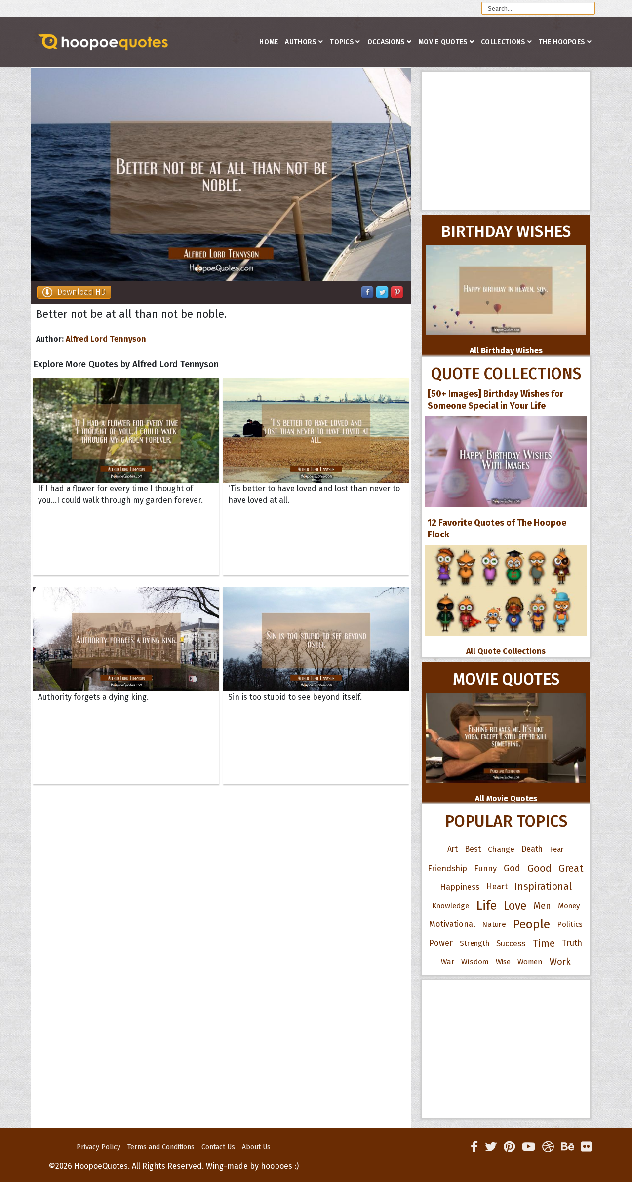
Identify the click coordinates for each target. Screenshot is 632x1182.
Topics (342, 42)
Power (441, 943)
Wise (503, 961)
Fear (557, 849)
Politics (570, 924)
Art (452, 849)
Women (530, 961)
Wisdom (475, 961)
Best (473, 849)
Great (571, 868)
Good (539, 868)
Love (515, 906)
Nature (494, 924)
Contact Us (218, 1147)
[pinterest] (509, 1147)
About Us (256, 1147)
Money (569, 905)
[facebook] (474, 1147)
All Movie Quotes (506, 798)
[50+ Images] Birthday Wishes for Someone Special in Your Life (495, 399)
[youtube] (528, 1147)
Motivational (452, 924)
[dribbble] (548, 1147)
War (447, 961)
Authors (300, 42)
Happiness (459, 887)
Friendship (447, 868)
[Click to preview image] (221, 174)
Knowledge (450, 905)
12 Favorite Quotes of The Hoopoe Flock (497, 528)
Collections (503, 42)
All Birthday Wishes (506, 350)
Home (268, 42)
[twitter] (491, 1147)
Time (543, 943)
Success (510, 943)
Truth (572, 943)
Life (486, 905)
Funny (485, 868)
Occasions (386, 42)
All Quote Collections (506, 651)
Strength (474, 943)
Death (532, 849)
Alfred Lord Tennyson (106, 338)
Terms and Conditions (161, 1147)
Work (560, 961)
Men (542, 905)
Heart (497, 886)
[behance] (567, 1147)
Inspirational (543, 886)
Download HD (81, 292)
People (531, 924)
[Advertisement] (506, 141)
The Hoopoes (562, 42)
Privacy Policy (98, 1147)
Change (501, 849)
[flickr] (586, 1147)
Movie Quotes (443, 42)
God (512, 868)
